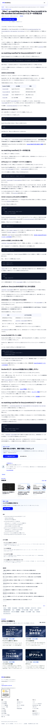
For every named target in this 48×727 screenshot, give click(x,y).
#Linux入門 (37, 609)
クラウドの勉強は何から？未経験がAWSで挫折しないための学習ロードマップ (17, 599)
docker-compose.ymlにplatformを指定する (14, 524)
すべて (44, 605)
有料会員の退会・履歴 (36, 705)
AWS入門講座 (3, 713)
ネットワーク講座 (36, 392)
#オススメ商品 (21, 607)
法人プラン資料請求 (20, 705)
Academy (6, 2)
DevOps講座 (3, 711)
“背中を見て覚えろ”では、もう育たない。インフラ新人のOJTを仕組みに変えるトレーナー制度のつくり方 (22, 583)
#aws (13, 609)
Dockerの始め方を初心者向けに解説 (35, 144)
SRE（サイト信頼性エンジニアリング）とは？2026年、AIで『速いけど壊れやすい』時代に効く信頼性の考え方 (23, 596)
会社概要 (25, 723)
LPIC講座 (3, 708)
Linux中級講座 (4, 703)
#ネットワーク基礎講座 (15, 611)
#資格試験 (22, 611)
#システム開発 (28, 611)
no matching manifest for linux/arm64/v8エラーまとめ (15, 534)
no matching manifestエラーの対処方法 (12, 521)
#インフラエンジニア (7, 613)
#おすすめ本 (27, 607)
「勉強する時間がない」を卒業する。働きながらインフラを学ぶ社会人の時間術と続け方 (19, 570)
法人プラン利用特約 (9, 723)
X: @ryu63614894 (9, 470)
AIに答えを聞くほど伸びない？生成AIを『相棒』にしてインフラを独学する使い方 (18, 580)
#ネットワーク (33, 607)
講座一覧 (3, 716)
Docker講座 (3, 710)
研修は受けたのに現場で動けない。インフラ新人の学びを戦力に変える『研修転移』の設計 (19, 593)
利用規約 (3, 723)
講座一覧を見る (7, 508)
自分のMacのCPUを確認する (10, 519)
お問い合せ (34, 706)
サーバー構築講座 (4, 705)
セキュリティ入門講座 (5, 715)
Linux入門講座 (23, 389)
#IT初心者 (38, 611)
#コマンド (39, 607)
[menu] (44, 3)
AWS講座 (38, 396)
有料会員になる (20, 702)
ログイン (18, 706)
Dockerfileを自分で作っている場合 (12, 531)
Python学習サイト (35, 714)
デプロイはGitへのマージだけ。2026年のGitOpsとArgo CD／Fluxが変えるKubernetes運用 (20, 586)
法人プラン (19, 703)
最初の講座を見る (23, 456)
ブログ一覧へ (44, 480)
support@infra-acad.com (6, 685)
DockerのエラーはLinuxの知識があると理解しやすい (14, 532)
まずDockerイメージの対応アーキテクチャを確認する (15, 523)
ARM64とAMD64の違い (9, 518)
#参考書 (9, 607)
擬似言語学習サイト (36, 713)
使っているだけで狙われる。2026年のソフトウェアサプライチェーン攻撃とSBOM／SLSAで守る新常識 (22, 576)
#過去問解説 (18, 609)
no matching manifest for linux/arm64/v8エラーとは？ (15, 516)
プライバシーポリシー (18, 723)
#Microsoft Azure (7, 611)
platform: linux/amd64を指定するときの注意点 (13, 527)
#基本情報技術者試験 (7, 609)
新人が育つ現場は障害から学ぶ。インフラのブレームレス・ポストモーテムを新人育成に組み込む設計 (22, 573)
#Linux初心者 (14, 607)
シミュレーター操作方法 (37, 703)
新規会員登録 (19, 708)
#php (34, 611)
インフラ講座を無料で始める (10, 456)
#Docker (21, 16)
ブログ (2, 7)
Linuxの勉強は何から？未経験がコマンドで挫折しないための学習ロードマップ (17, 589)
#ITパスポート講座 (25, 609)
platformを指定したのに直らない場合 (12, 526)
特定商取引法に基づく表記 (33, 723)
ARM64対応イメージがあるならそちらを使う (13, 529)
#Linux (5, 607)
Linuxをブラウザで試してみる (8, 19)
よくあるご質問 (35, 708)
